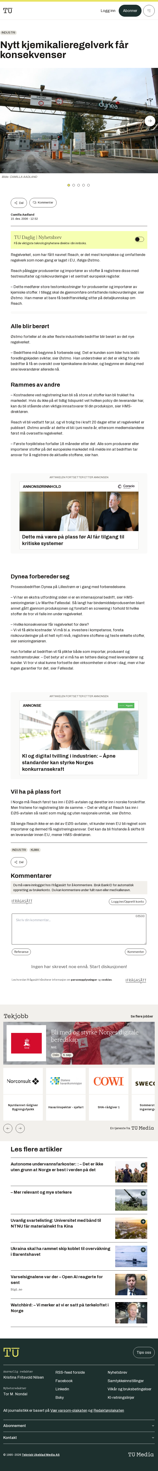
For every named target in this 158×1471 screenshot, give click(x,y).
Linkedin (62, 1389)
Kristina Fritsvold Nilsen (23, 1377)
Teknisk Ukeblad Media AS (41, 1454)
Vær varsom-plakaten (68, 1410)
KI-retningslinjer (121, 1397)
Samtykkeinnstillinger (126, 1381)
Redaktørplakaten (108, 1410)
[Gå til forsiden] (7, 10)
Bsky (59, 1397)
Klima (35, 849)
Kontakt (10, 1438)
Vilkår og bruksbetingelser (129, 1389)
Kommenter (45, 202)
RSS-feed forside (70, 1372)
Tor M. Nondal (15, 1394)
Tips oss (144, 1352)
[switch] (139, 239)
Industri (8, 32)
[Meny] (149, 10)
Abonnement (14, 1426)
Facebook (64, 1381)
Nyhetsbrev (117, 1372)
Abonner (130, 11)
